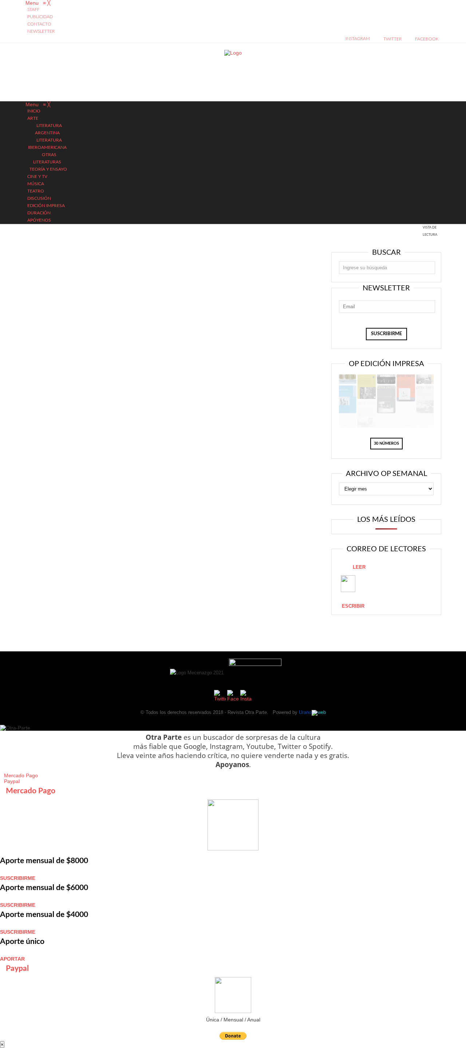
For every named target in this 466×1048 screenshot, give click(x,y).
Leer (359, 567)
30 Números (386, 443)
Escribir (353, 606)
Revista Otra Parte (247, 712)
